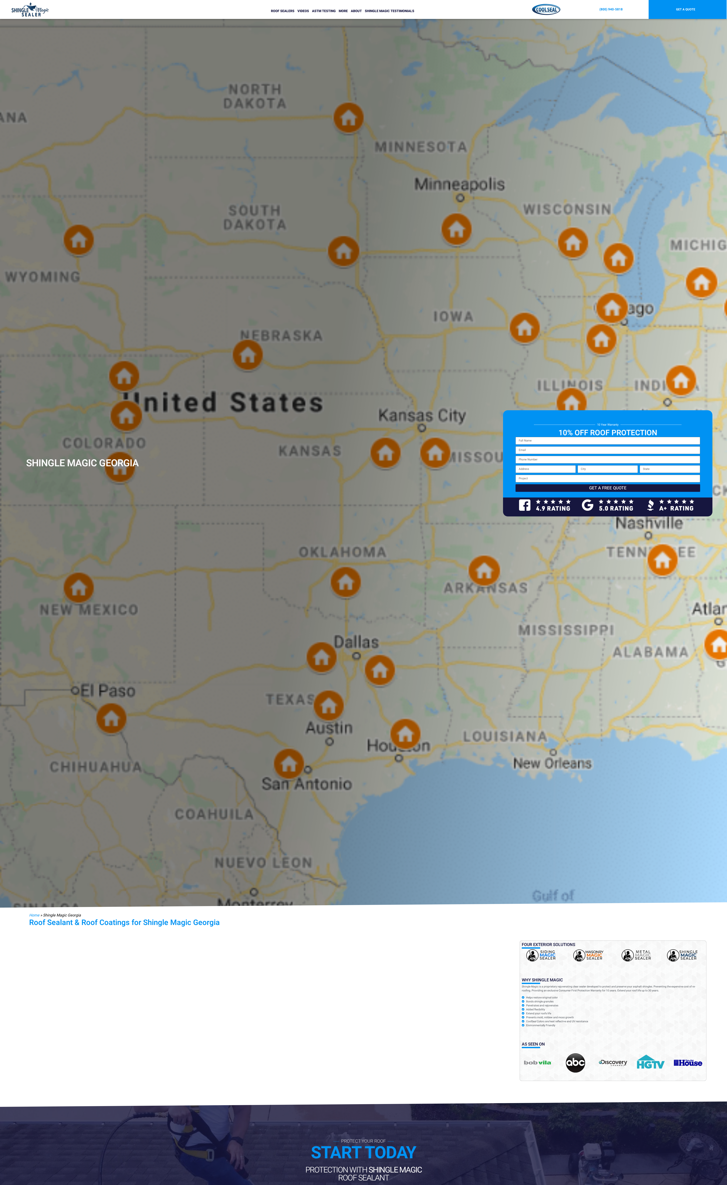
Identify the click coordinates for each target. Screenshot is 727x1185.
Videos (303, 11)
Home (34, 915)
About (356, 11)
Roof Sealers (282, 11)
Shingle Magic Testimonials (389, 11)
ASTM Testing (324, 11)
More (343, 11)
